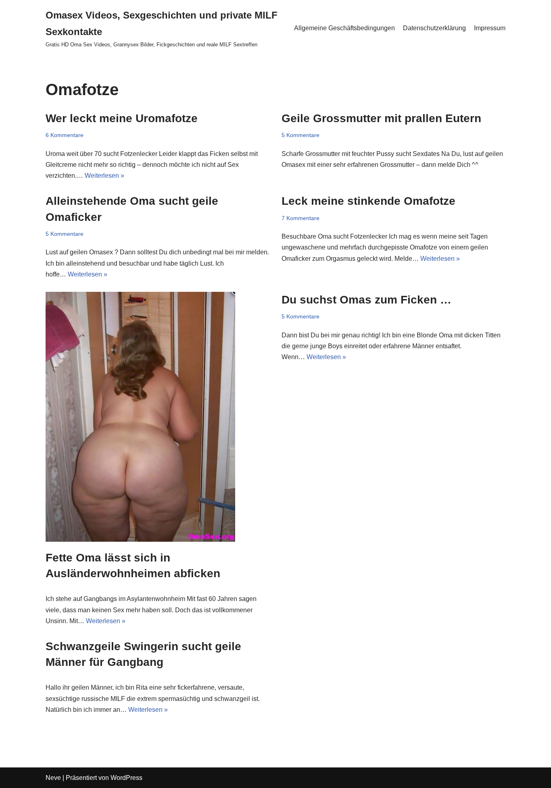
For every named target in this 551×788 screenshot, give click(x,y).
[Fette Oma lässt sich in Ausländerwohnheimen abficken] (157, 417)
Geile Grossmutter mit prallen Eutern (381, 118)
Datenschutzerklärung (434, 28)
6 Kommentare (64, 135)
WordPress (126, 777)
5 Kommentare (300, 135)
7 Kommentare (300, 218)
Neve (53, 777)
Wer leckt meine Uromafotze (122, 118)
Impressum (489, 28)
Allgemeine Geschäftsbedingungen (344, 28)
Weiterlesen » (104, 175)
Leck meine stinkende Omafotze (368, 201)
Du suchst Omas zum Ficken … (366, 299)
